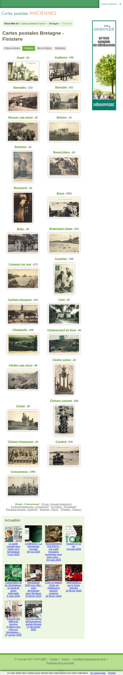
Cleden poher (61, 359)
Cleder (20, 406)
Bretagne (54, 23)
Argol (20, 57)
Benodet (61, 87)
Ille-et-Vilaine (45, 48)
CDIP (43, 659)
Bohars (62, 117)
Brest (60, 193)
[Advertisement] (104, 125)
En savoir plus (98, 673)
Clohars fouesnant (20, 441)
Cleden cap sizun (21, 365)
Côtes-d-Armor (12, 48)
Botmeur (21, 146)
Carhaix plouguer (20, 299)
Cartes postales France (33, 23)
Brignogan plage (61, 228)
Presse (65, 659)
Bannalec (19, 87)
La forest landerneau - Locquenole (30, 507)
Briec (20, 229)
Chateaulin (19, 329)
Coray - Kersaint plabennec (56, 504)
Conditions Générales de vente (89, 659)
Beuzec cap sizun (20, 117)
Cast (61, 299)
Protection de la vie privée (60, 663)
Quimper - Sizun (49, 509)
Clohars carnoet (61, 400)
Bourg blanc (61, 152)
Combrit (61, 441)
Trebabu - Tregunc (71, 509)
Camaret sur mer (20, 264)
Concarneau (19, 471)
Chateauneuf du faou (61, 330)
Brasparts (20, 187)
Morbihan (60, 48)
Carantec (61, 258)
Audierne (61, 57)
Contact (54, 659)
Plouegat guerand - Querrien (21, 509)
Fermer (112, 673)
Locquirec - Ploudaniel (64, 507)
